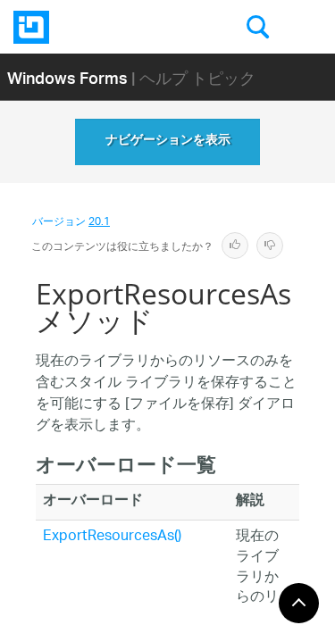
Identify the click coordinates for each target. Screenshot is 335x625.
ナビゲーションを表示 (167, 141)
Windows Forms (67, 77)
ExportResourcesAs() (112, 537)
